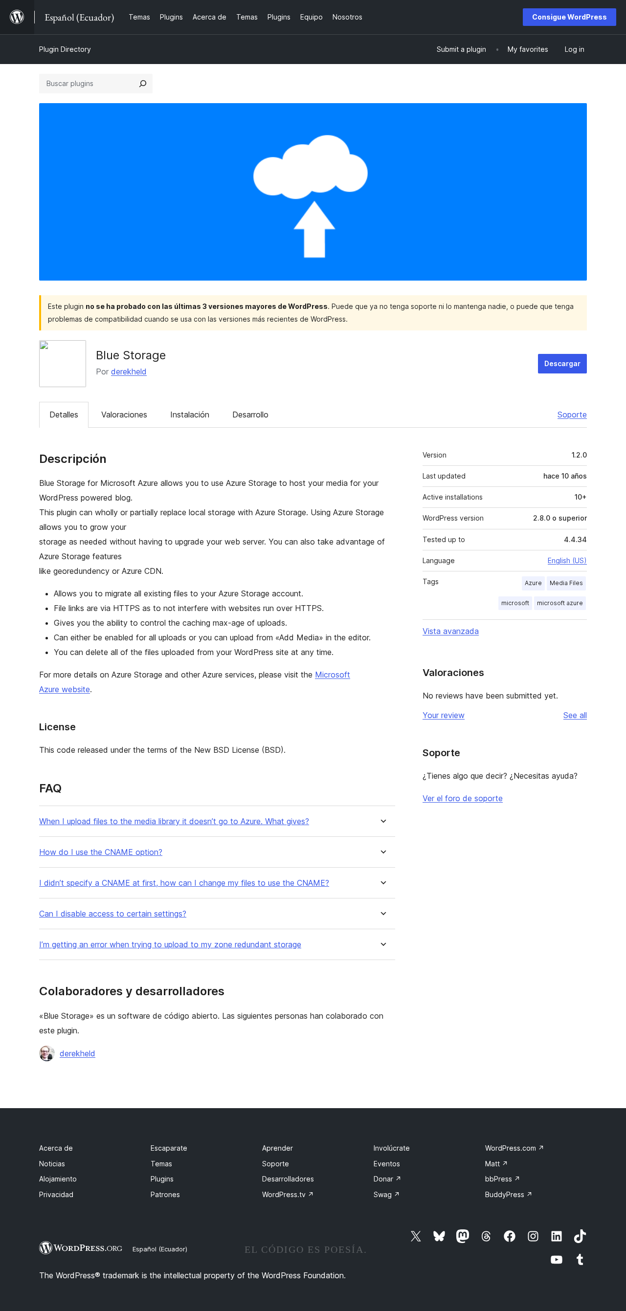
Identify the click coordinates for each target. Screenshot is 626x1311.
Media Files (566, 583)
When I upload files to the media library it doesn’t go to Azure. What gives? (174, 821)
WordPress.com (514, 1148)
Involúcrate (392, 1148)
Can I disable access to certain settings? (112, 913)
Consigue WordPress (569, 17)
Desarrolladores (288, 1179)
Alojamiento (58, 1179)
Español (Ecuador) (160, 1249)
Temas (161, 1163)
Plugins (162, 1179)
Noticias (52, 1163)
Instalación (189, 414)
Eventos (387, 1163)
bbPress (502, 1179)
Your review (444, 715)
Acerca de (56, 1148)
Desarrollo (250, 414)
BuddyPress (509, 1194)
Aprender (277, 1148)
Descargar (562, 363)
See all (575, 715)
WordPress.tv (288, 1194)
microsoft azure (560, 603)
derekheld (129, 371)
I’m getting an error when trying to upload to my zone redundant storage (170, 944)
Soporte (572, 414)
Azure (533, 583)
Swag (387, 1194)
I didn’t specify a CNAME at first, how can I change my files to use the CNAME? (184, 883)
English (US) (567, 560)
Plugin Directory (65, 49)
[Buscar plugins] (143, 83)
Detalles (63, 414)
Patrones (165, 1194)
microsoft (515, 603)
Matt (496, 1163)
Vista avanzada (451, 631)
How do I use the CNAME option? (100, 852)
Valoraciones (124, 414)
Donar (388, 1179)
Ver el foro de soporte (463, 798)
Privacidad (56, 1194)
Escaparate (169, 1148)
